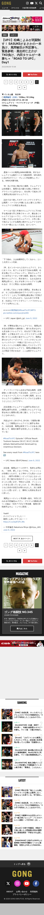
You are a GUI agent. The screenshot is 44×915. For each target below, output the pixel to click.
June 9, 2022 (31, 318)
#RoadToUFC (25, 310)
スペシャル (15, 8)
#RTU (33, 310)
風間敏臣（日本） (11, 97)
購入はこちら (22, 628)
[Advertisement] (22, 673)
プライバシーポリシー (22, 894)
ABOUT (9, 891)
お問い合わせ (21, 891)
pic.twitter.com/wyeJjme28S (16, 313)
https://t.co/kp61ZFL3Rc (14, 522)
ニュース (5, 8)
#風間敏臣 (14, 310)
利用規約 (34, 891)
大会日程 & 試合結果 (29, 8)
